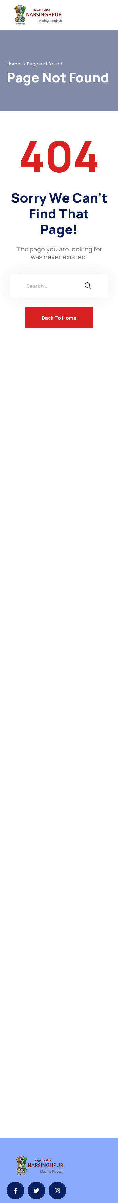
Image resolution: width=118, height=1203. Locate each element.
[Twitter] (36, 1190)
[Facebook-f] (15, 1190)
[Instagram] (57, 1190)
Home (13, 63)
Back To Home (59, 317)
